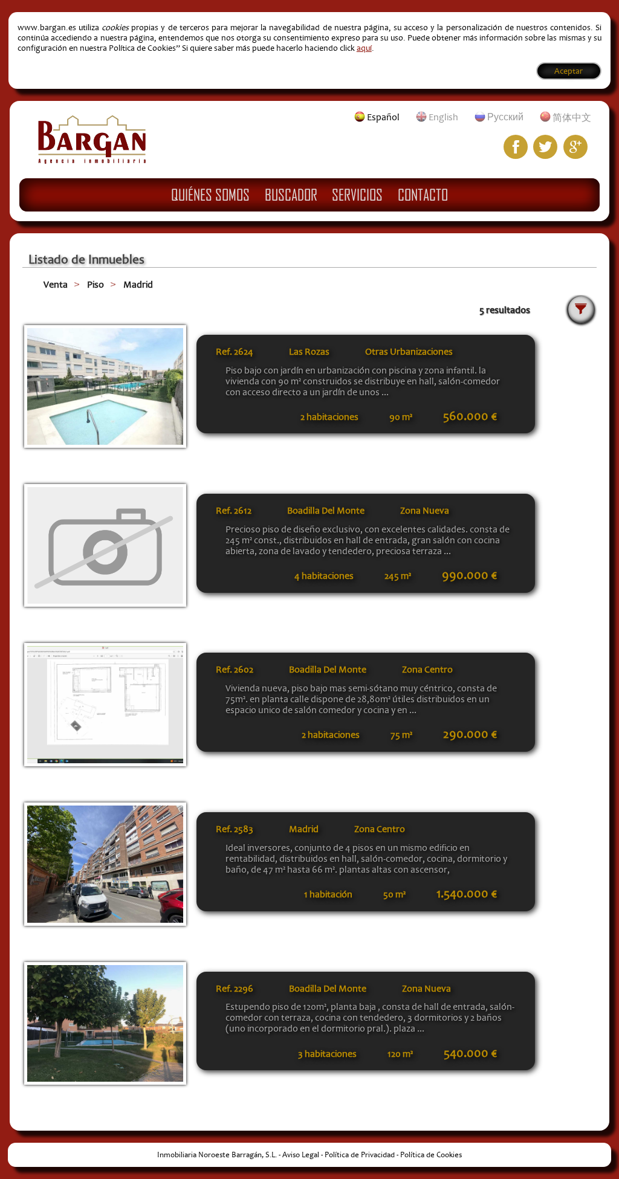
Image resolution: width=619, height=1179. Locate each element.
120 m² (400, 1053)
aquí (364, 48)
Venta (56, 284)
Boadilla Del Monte (326, 510)
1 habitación (328, 894)
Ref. (234, 351)
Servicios (357, 195)
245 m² (397, 575)
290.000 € (470, 734)
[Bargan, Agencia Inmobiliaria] (91, 160)
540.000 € (470, 1053)
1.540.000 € (466, 894)
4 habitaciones (324, 575)
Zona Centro (427, 669)
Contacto (423, 195)
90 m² (400, 417)
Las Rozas (309, 351)
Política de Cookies (431, 1155)
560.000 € (470, 416)
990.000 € (469, 575)
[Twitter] (545, 147)
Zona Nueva (424, 510)
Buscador (291, 195)
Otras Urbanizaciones (409, 351)
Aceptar (568, 71)
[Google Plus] (575, 147)
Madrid (138, 284)
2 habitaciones (329, 417)
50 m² (394, 894)
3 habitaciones (327, 1053)
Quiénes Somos (210, 195)
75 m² (401, 734)
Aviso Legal (300, 1155)
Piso (95, 284)
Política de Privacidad (360, 1155)
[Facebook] (516, 147)
